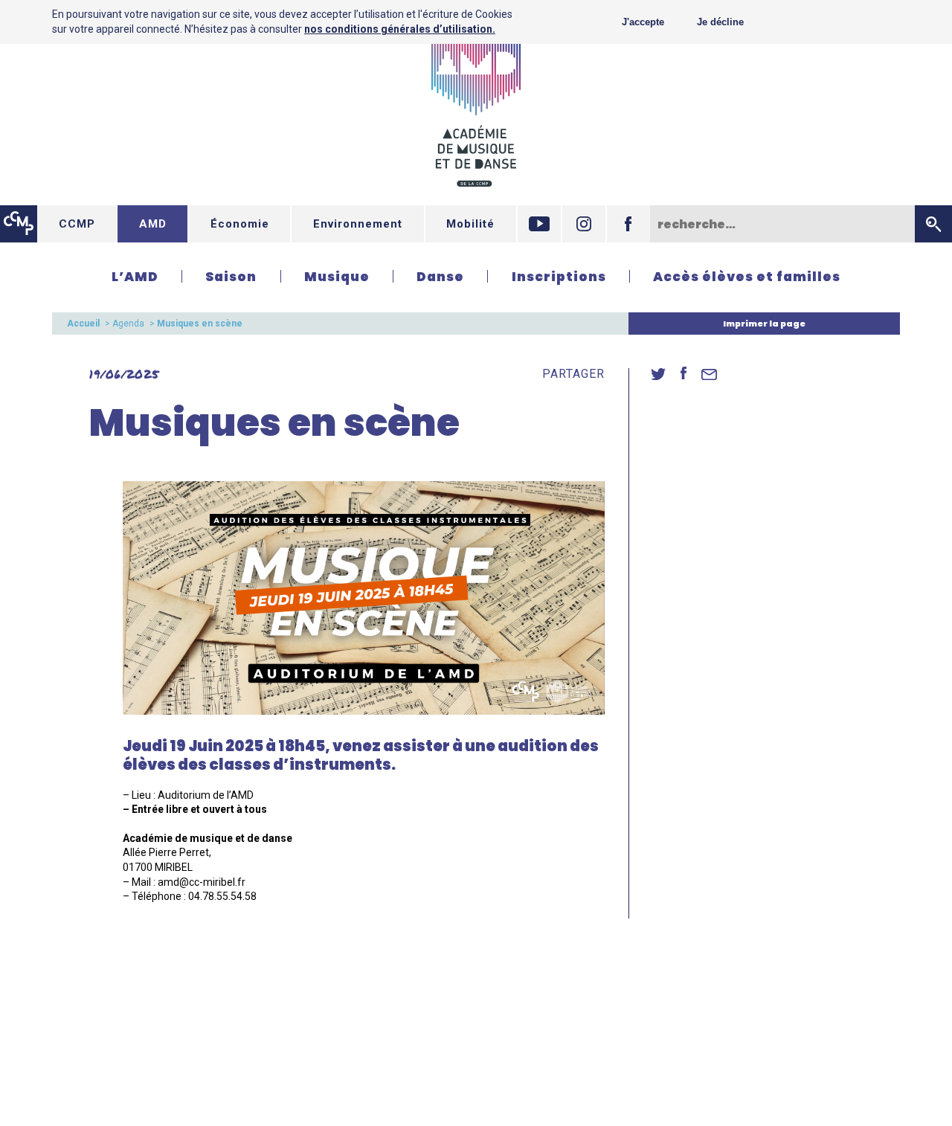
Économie (239, 224)
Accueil (83, 323)
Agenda (128, 323)
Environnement (357, 224)
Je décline (720, 22)
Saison (231, 277)
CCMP (77, 224)
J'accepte (643, 22)
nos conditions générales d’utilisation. (399, 29)
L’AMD (135, 277)
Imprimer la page (764, 323)
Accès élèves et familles (746, 277)
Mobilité (470, 224)
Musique (337, 277)
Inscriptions (559, 277)
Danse (440, 277)
